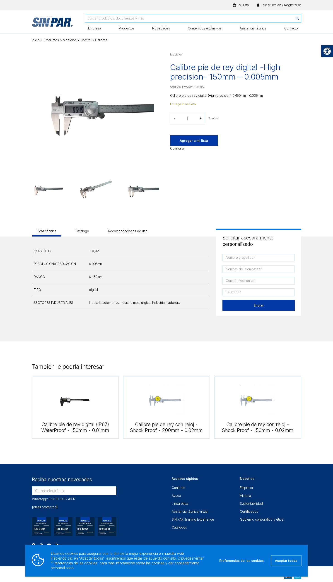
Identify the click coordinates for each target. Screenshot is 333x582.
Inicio (36, 40)
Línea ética (180, 503)
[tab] (46, 233)
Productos (126, 28)
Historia (245, 495)
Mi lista (244, 5)
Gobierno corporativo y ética (261, 519)
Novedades (161, 28)
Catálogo (82, 231)
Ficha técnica (46, 231)
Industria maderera (166, 302)
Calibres (101, 40)
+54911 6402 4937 (62, 499)
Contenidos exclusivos (205, 28)
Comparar (177, 148)
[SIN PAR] (52, 23)
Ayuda (176, 495)
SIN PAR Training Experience (193, 519)
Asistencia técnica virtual (190, 511)
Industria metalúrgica (135, 302)
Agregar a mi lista (194, 140)
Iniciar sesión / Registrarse (281, 5)
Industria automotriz (103, 302)
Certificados (249, 511)
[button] (327, 51)
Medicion (176, 54)
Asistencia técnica (253, 28)
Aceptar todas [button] (286, 561)
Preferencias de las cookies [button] (241, 561)
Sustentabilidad (251, 503)
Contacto (291, 28)
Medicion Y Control (77, 40)
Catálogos (179, 527)
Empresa (94, 28)
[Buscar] (297, 18)
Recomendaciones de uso (127, 231)
